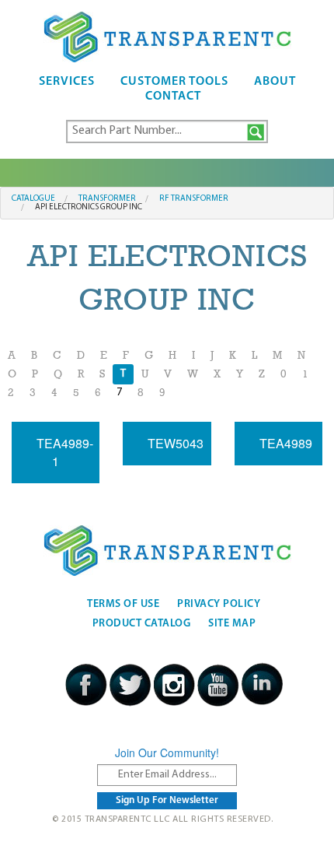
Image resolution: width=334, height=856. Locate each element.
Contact (173, 96)
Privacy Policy (218, 604)
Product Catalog (141, 624)
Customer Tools (174, 81)
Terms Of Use (123, 604)
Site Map (232, 624)
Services (67, 81)
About (275, 81)
